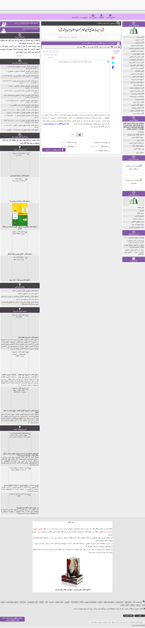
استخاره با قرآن (138, 219)
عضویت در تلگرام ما (80, 18)
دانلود (138, 605)
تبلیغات (101, 18)
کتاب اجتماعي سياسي (136, 48)
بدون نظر (79, 47)
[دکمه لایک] (79, 134)
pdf (46, 602)
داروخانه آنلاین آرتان (136, 143)
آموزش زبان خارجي (137, 68)
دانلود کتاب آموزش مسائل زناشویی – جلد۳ (24, 86)
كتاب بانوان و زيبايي (137, 91)
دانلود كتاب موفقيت (137, 60)
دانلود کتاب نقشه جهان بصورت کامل (26, 125)
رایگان (100, 602)
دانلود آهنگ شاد (138, 146)
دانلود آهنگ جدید (138, 137)
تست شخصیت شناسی (136, 227)
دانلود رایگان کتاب (12, 602)
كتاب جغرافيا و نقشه (137, 88)
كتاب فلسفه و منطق (137, 111)
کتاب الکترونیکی (32, 602)
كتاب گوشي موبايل (137, 108)
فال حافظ (141, 208)
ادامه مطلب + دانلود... (53, 150)
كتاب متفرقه (139, 71)
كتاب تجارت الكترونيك (136, 62)
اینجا (81, 543)
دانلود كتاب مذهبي (137, 74)
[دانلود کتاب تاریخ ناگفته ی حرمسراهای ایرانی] (113, 58)
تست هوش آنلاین (138, 222)
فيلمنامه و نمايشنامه (137, 96)
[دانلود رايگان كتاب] (134, 35)
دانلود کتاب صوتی (90, 602)
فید (139, 616)
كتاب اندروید (139, 40)
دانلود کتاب (110, 18)
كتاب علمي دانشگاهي (136, 57)
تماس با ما (93, 18)
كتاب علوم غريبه (138, 54)
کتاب (127, 605)
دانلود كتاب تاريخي (105, 47)
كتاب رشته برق (138, 113)
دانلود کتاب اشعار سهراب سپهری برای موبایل (23, 66)
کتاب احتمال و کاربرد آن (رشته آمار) (135, 241)
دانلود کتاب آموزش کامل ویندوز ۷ (27, 115)
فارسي (51, 602)
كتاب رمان (140, 37)
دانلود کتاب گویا (109, 602)
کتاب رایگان (59, 602)
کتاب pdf (23, 602)
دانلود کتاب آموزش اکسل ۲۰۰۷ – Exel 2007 (21, 121)
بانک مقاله (140, 213)
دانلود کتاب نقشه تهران (30, 130)
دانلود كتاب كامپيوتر (137, 65)
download (74, 602)
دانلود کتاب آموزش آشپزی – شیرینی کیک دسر (23, 100)
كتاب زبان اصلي (138, 102)
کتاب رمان (140, 140)
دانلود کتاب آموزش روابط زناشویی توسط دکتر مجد (21, 95)
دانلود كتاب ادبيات (137, 79)
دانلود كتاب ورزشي (137, 82)
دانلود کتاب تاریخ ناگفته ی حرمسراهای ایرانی (99, 43)
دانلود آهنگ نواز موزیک (135, 135)
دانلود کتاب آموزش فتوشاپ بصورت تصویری (23, 71)
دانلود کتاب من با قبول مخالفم (28, 294)
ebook (41, 602)
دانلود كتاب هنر (138, 85)
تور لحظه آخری (139, 149)
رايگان (132, 605)
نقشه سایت (128, 616)
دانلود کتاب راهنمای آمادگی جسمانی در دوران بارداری (20, 296)
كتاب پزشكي (140, 43)
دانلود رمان (140, 153)
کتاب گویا (128, 602)
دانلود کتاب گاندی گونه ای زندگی (27, 299)
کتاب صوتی (119, 602)
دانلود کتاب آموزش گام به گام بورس (26, 76)
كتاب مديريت (139, 99)
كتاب (122, 605)
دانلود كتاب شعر (138, 77)
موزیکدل (141, 132)
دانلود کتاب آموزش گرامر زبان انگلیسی (25, 105)
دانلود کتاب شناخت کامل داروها (28, 110)
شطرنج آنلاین (139, 216)
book (81, 602)
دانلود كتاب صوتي (138, 105)
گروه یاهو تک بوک (138, 225)
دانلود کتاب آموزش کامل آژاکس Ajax (25, 291)
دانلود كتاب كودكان (137, 51)
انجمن (142, 210)
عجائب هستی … (132, 238)
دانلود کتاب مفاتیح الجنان (30, 113)
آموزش (67, 602)
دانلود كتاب (86, 589)
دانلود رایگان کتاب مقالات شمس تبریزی (134, 246)
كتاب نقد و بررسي (138, 94)
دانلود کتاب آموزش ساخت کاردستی (26, 91)
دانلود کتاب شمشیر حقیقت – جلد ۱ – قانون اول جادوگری (134, 252)
